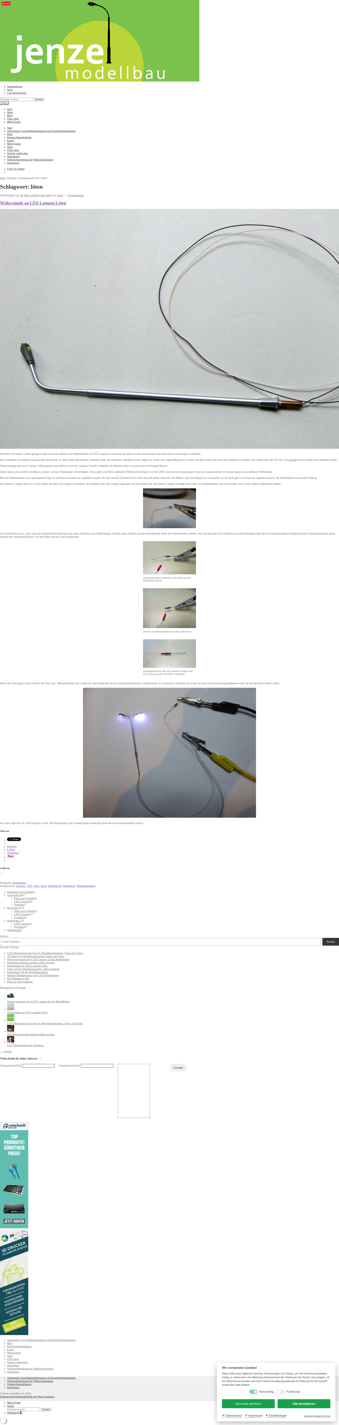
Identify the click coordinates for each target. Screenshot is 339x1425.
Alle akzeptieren (304, 1403)
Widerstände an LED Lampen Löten (33, 203)
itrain (10, 89)
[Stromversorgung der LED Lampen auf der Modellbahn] (10, 998)
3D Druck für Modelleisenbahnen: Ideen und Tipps (35, 956)
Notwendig (266, 1391)
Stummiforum (14, 86)
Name (10, 1065)
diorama (20, 885)
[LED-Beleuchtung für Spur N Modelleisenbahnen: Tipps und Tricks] (10, 1020)
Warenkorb (13, 156)
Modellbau (69, 885)
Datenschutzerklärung (19, 137)
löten (36, 885)
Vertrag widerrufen (17, 153)
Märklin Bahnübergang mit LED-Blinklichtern (33, 975)
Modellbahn (55, 885)
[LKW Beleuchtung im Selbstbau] (10, 1042)
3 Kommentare (75, 195)
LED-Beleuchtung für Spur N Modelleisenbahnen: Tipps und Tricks (45, 953)
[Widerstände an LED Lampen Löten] (10, 1009)
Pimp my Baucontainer (20, 981)
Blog (10, 115)
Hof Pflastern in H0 (18, 978)
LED (29, 885)
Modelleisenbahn (86, 885)
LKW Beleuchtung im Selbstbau (25, 1045)
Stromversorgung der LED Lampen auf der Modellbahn (38, 959)
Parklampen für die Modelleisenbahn (27, 972)
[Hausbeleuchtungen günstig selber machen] (10, 1031)
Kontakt (178, 1067)
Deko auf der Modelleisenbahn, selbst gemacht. (33, 969)
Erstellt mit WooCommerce (39, 1396)
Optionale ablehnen (248, 1403)
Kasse (10, 140)
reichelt (293, 459)
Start (9, 109)
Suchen (39, 99)
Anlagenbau (19, 882)
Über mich (13, 118)
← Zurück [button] (6, 1051)
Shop (10, 112)
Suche (10, 1405)
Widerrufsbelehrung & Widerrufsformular (30, 159)
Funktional (293, 1391)
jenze (60, 195)
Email (69, 1065)
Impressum (13, 162)
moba (44, 885)
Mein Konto (14, 121)
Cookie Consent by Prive (317, 1416)
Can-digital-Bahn (16, 92)
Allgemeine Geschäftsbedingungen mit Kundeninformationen (41, 131)
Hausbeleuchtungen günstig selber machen (31, 962)
